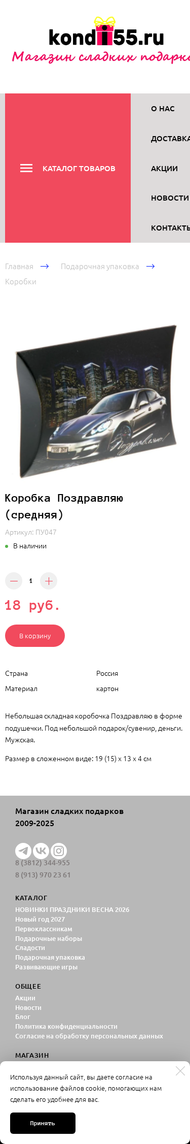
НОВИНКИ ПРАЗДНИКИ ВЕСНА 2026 (72, 909)
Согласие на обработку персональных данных (89, 1035)
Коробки (20, 281)
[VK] (41, 851)
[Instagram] (59, 851)
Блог (22, 1016)
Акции (164, 168)
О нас (163, 108)
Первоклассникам (43, 928)
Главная (19, 265)
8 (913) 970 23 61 (43, 874)
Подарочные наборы (48, 938)
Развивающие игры (46, 966)
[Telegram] (23, 851)
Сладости (30, 947)
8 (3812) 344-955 (42, 862)
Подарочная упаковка (100, 265)
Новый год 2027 (40, 919)
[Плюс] (48, 581)
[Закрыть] (180, 1070)
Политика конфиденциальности (66, 1026)
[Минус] (13, 581)
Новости (170, 197)
